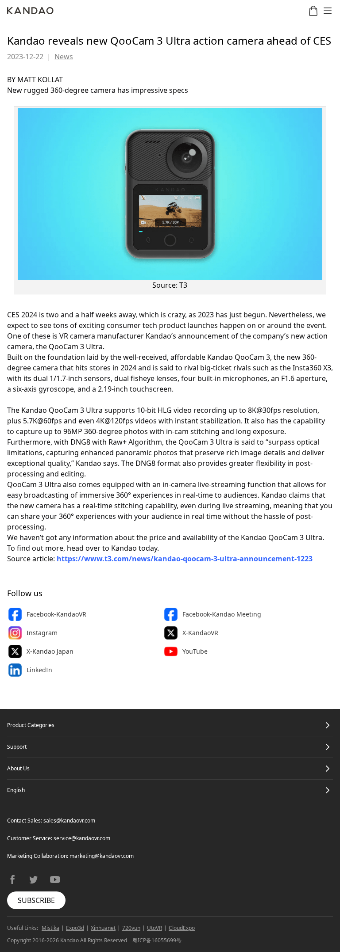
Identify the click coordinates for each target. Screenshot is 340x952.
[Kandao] (30, 10)
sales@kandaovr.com (69, 820)
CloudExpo (182, 928)
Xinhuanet (103, 928)
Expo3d (75, 928)
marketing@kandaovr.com (102, 856)
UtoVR (154, 928)
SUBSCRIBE (36, 900)
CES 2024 (22, 315)
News (63, 56)
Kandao (124, 548)
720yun (131, 928)
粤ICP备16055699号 (157, 940)
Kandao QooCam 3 (238, 357)
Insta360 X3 (312, 368)
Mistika (50, 928)
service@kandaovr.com (82, 838)
